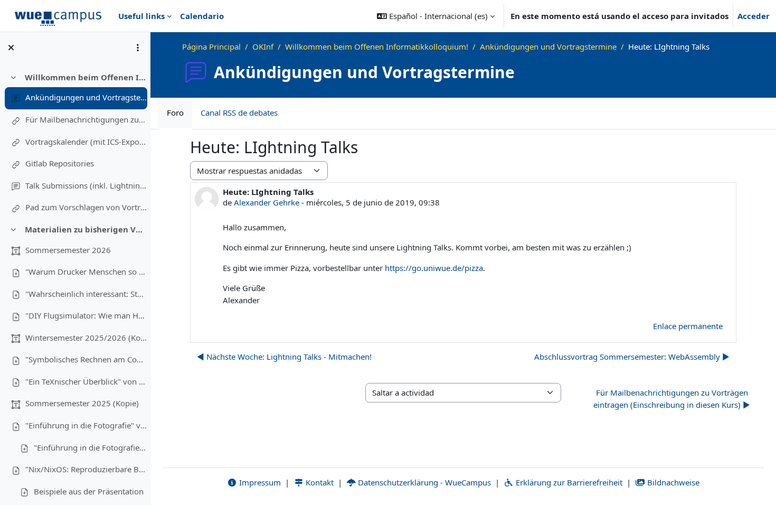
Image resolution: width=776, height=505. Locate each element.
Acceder (753, 16)
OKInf (262, 46)
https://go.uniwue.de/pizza (434, 268)
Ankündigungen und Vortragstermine (86, 97)
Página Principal (211, 46)
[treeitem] (75, 143)
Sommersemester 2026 (68, 250)
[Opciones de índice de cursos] (137, 47)
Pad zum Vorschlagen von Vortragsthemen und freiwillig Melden (86, 207)
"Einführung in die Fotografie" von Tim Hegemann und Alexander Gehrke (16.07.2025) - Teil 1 (86, 425)
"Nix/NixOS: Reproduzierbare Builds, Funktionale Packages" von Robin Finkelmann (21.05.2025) (86, 469)
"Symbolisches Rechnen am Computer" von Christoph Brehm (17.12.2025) (86, 359)
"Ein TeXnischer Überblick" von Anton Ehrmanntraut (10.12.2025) (86, 381)
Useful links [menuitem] (141, 16)
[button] (435, 16)
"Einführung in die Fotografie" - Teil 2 (90, 447)
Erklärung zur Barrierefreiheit (568, 482)
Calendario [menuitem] (202, 16)
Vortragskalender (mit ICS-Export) (86, 141)
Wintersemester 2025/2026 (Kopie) (86, 337)
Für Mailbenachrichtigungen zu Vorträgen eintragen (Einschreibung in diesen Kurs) (86, 119)
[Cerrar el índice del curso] (11, 47)
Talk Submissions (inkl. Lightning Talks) (86, 185)
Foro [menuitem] (175, 112)
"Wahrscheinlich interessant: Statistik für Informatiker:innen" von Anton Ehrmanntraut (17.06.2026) (86, 293)
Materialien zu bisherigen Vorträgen (86, 229)
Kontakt (319, 482)
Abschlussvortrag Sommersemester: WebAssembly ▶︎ (632, 356)
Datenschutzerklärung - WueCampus (423, 482)
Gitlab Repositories (59, 163)
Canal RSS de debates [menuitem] (239, 112)
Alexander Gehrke (266, 202)
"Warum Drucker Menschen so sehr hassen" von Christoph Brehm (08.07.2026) (86, 271)
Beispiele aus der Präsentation (89, 491)
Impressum (259, 482)
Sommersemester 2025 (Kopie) (82, 403)
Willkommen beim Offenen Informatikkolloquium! (86, 77)
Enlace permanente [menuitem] (688, 326)
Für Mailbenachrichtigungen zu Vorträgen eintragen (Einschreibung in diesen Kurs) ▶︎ (671, 398)
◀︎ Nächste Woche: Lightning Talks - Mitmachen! (284, 356)
